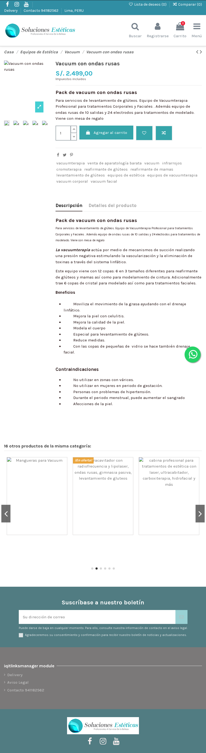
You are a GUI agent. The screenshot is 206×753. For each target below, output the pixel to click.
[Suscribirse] (181, 617)
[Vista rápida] (48, 485)
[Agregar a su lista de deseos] (48, 465)
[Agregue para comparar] (163, 133)
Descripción (69, 205)
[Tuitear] (65, 155)
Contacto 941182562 (41, 10)
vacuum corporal (72, 181)
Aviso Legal (18, 682)
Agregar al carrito (110, 132)
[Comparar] (48, 475)
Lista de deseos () (150, 4)
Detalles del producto (113, 205)
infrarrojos (172, 163)
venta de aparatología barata (114, 163)
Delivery (11, 10)
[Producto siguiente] (201, 51)
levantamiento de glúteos (80, 175)
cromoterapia (69, 169)
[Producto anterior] (198, 51)
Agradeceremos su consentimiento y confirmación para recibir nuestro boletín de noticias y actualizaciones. (106, 635)
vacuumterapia (70, 163)
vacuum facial (104, 181)
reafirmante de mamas (151, 169)
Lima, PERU (74, 10)
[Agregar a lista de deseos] (144, 133)
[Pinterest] (71, 155)
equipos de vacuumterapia (172, 175)
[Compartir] (58, 155)
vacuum (151, 163)
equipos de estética (126, 175)
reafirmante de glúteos (106, 169)
